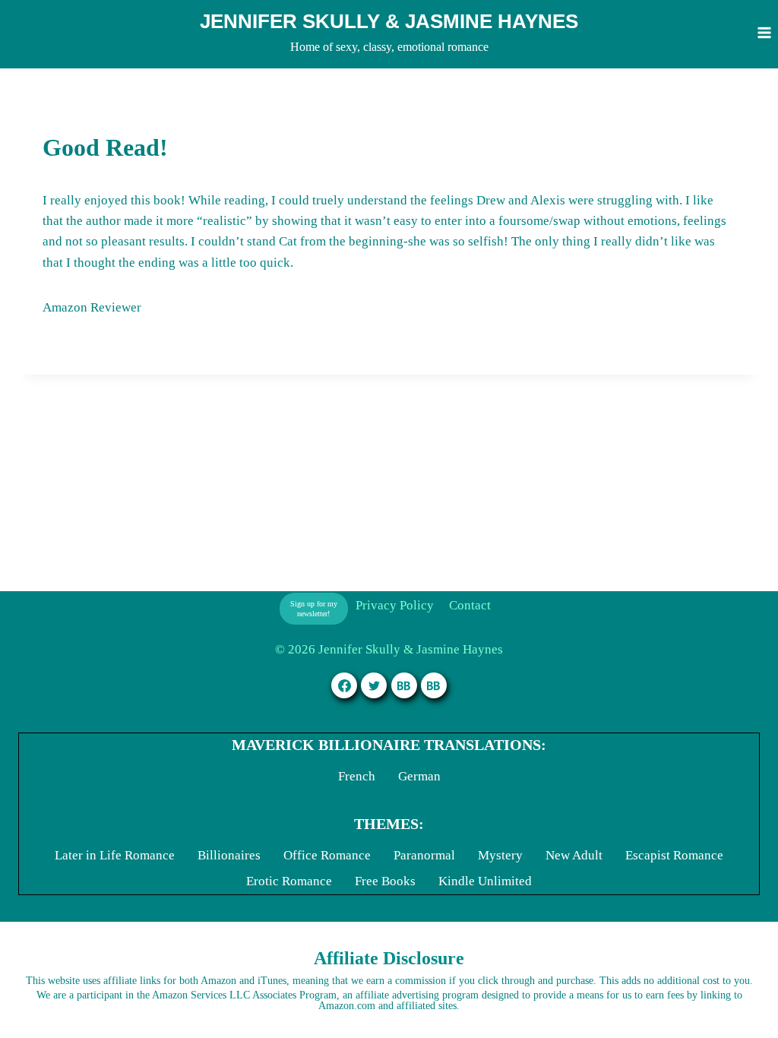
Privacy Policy (395, 605)
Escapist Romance (674, 855)
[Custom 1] (404, 685)
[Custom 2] (434, 685)
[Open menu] (764, 32)
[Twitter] (374, 685)
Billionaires (229, 855)
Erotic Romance (289, 881)
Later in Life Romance (115, 855)
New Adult (574, 855)
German (419, 776)
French (356, 776)
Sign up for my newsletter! (313, 609)
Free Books (385, 881)
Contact (470, 605)
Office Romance (327, 855)
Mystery (500, 855)
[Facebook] (344, 685)
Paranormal (424, 855)
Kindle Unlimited (485, 881)
